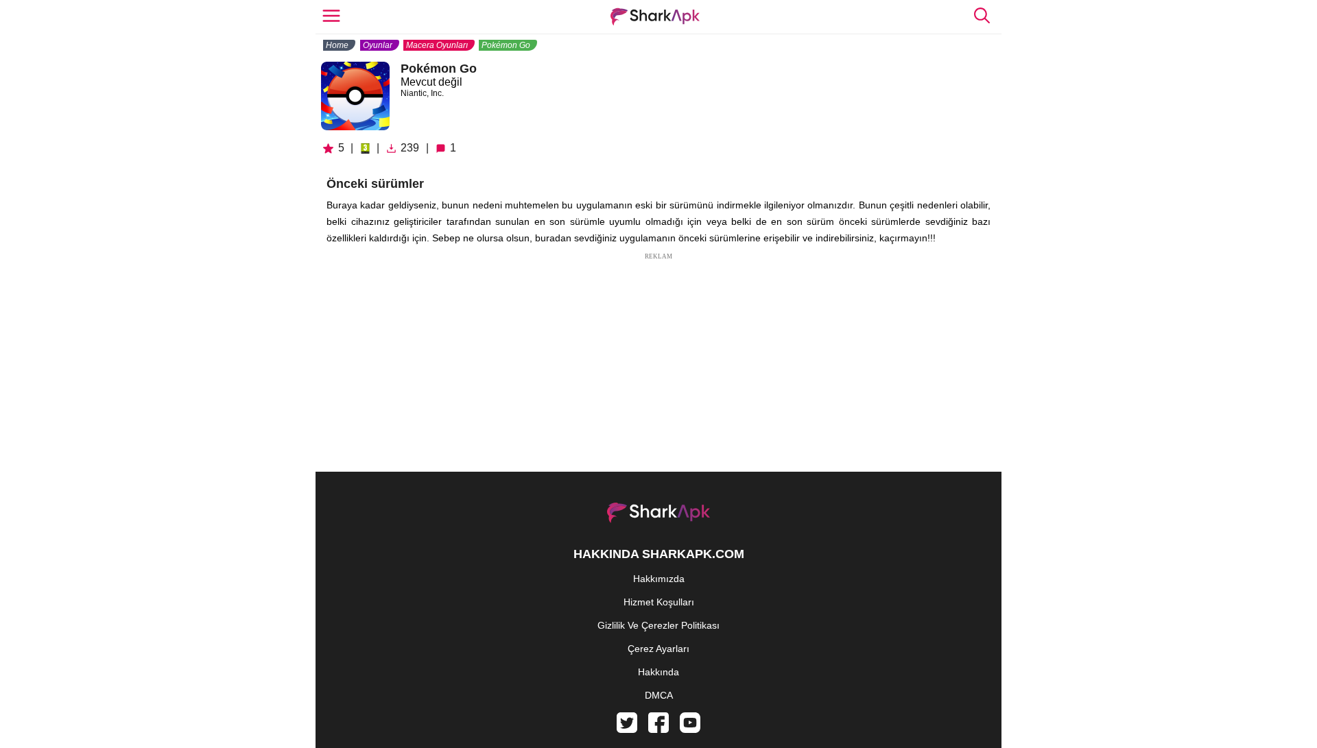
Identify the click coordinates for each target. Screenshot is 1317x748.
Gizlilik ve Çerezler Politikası (658, 625)
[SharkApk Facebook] (658, 729)
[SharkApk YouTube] (690, 729)
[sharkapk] (655, 17)
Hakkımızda (659, 578)
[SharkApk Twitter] (627, 729)
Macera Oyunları (437, 45)
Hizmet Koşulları (659, 601)
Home (337, 45)
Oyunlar (377, 45)
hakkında (658, 671)
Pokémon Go (506, 45)
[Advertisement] (658, 358)
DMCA (659, 695)
